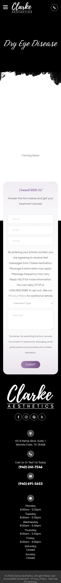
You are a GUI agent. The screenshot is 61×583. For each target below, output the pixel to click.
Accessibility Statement (16, 578)
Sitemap (53, 578)
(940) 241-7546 (31, 467)
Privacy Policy (17, 295)
